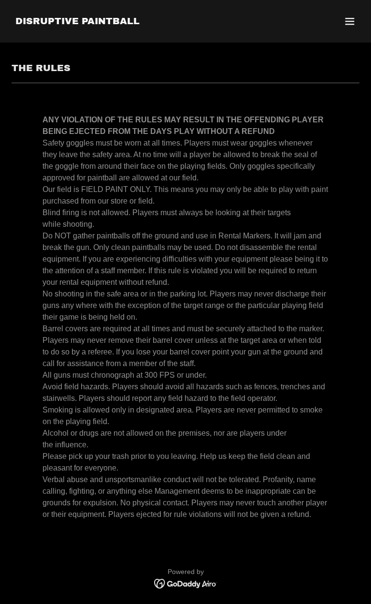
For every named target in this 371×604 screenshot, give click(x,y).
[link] (77, 21)
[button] (349, 21)
